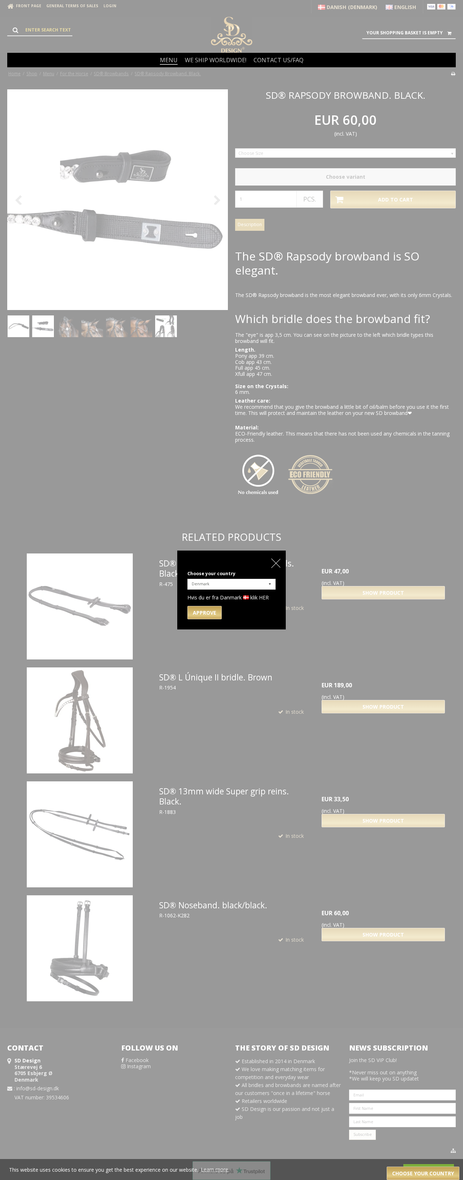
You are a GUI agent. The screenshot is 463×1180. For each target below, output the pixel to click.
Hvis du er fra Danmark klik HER (228, 597)
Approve (204, 612)
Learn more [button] (214, 1169)
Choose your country (211, 573)
